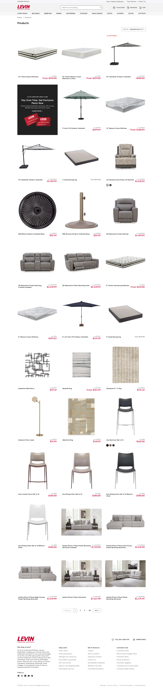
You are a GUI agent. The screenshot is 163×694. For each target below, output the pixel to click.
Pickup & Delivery (123, 660)
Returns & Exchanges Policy (127, 654)
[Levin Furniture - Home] (24, 7)
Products (28, 17)
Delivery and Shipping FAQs (69, 666)
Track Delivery (132, 1)
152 (90, 610)
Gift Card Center (65, 663)
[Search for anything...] (101, 8)
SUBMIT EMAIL (141, 639)
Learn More (36, 111)
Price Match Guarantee (67, 660)
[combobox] (81, 8)
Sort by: (126, 29)
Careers (91, 651)
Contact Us (142, 1)
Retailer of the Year (95, 666)
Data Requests (140, 685)
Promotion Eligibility (124, 663)
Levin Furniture (28, 685)
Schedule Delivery (23, 1)
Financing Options (65, 654)
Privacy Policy (112, 685)
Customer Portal (123, 651)
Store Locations (93, 654)
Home (19, 17)
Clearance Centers (95, 657)
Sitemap (103, 685)
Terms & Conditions (126, 685)
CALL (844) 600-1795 (122, 639)
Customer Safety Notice (125, 669)
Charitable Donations (96, 669)
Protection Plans (123, 657)
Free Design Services (66, 669)
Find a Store (63, 651)
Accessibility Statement (96, 663)
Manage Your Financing (67, 657)
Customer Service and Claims (127, 666)
